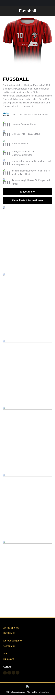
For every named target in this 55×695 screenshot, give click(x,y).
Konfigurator (9, 646)
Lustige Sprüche (11, 628)
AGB (5, 653)
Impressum (8, 659)
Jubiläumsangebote (13, 641)
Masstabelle (9, 633)
